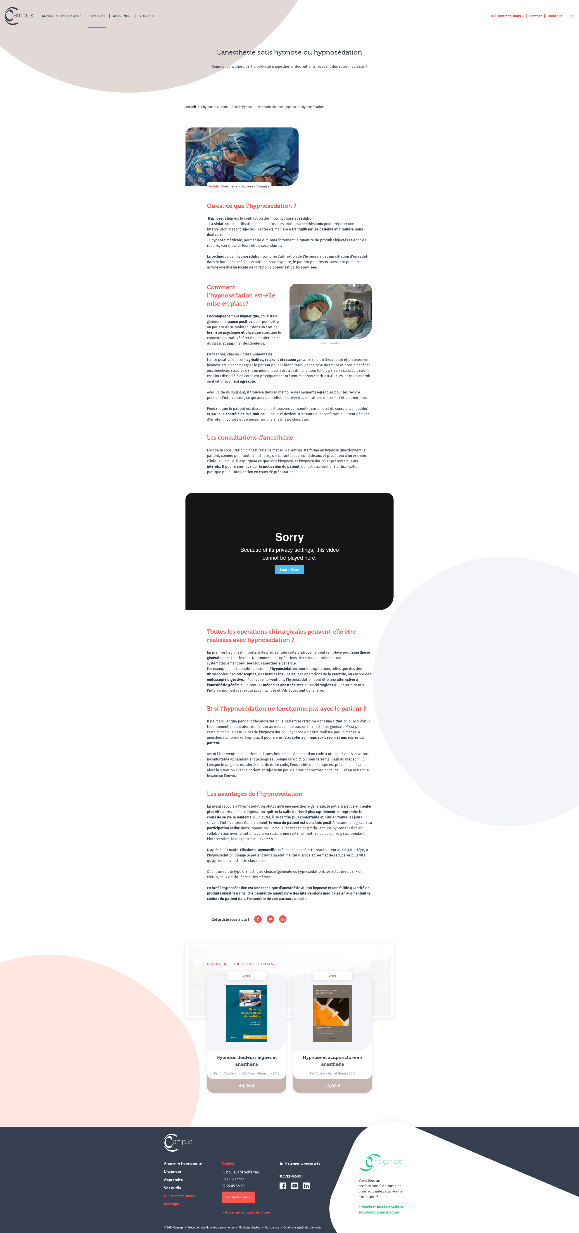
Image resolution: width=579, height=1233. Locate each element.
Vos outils (172, 1188)
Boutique (171, 1204)
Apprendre (173, 1180)
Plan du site (271, 1227)
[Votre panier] (572, 16)
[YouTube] (294, 1186)
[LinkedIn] (283, 919)
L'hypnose (172, 1172)
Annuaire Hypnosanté (183, 1163)
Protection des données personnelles (211, 1227)
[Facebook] (258, 919)
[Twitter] (270, 919)
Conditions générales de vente (302, 1227)
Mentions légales (249, 1227)
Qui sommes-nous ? (180, 1196)
